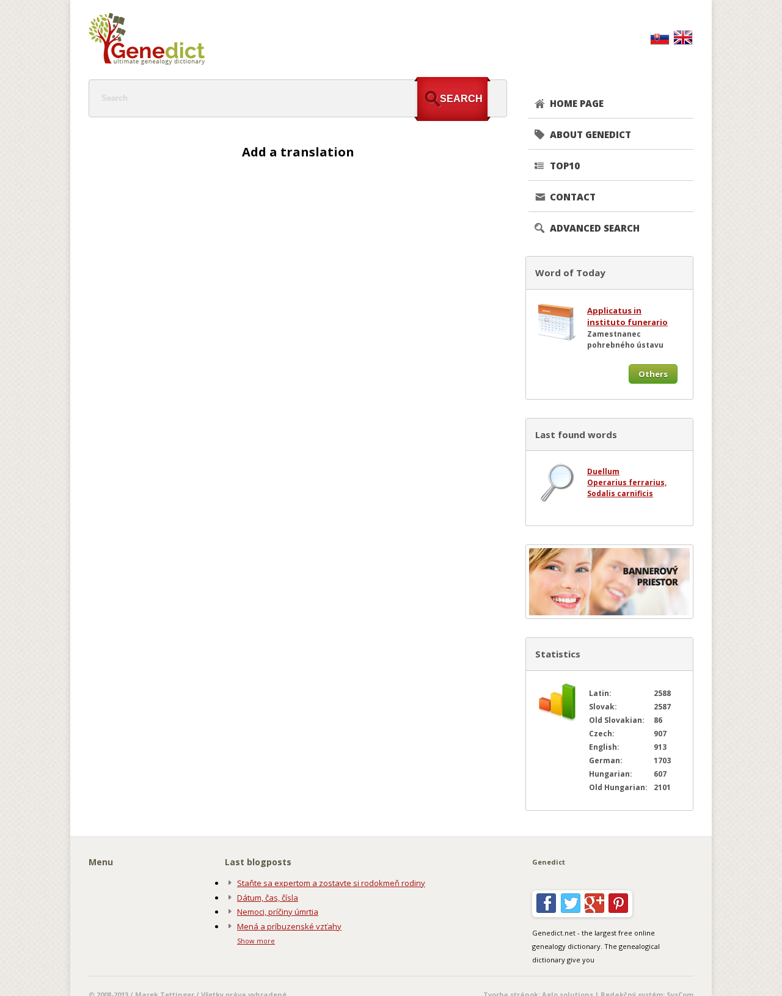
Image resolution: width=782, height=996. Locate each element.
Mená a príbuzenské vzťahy (289, 926)
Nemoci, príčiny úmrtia (277, 911)
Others (653, 373)
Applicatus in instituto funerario (627, 316)
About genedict (590, 134)
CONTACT (573, 197)
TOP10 (565, 165)
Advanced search (595, 228)
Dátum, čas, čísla (267, 897)
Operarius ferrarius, (627, 482)
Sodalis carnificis (620, 493)
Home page (577, 103)
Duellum (603, 471)
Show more (256, 940)
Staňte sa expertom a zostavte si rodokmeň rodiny (331, 882)
